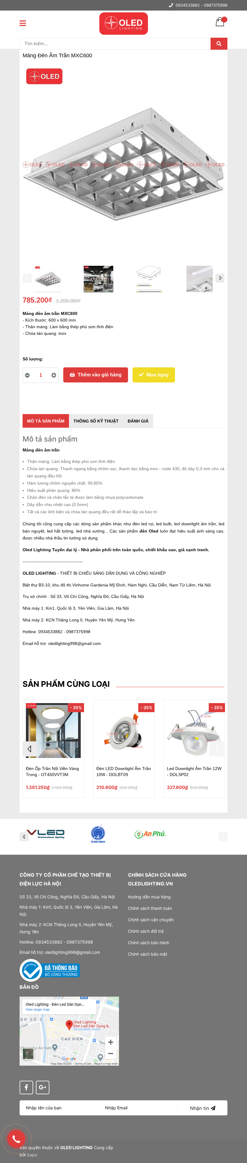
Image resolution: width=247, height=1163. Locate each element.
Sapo (32, 1154)
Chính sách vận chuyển (151, 919)
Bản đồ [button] (29, 987)
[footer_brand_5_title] (150, 833)
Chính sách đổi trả (146, 931)
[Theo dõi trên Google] (42, 1087)
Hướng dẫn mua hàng (149, 896)
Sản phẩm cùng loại (66, 684)
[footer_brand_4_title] (98, 833)
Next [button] (219, 278)
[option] (48, 281)
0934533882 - (189, 5)
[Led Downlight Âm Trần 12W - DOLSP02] (194, 731)
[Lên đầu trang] (236, 1134)
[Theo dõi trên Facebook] (26, 1087)
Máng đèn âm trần (41, 450)
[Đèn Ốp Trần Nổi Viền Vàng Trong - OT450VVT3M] (53, 731)
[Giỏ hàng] (219, 26)
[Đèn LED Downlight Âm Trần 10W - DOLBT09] (123, 731)
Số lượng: (33, 359)
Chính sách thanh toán (150, 908)
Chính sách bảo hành (148, 942)
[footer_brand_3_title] (46, 833)
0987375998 (215, 5)
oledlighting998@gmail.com (74, 643)
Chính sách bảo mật (147, 954)
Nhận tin (200, 1108)
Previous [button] (27, 278)
